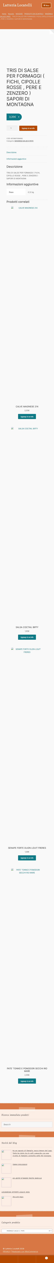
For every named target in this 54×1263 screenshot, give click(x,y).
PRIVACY (6, 1251)
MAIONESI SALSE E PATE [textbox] (26, 1231)
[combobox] (27, 1231)
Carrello (41, 1257)
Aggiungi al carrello (28, 128)
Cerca (27, 1259)
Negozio (11, 14)
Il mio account (9, 1259)
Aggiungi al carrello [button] (27, 416)
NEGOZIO (19, 14)
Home (4, 14)
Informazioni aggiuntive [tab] (16, 159)
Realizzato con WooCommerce (25, 1251)
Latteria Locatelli (17, 5)
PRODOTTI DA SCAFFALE (33, 14)
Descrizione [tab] (11, 152)
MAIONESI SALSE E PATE (24, 141)
